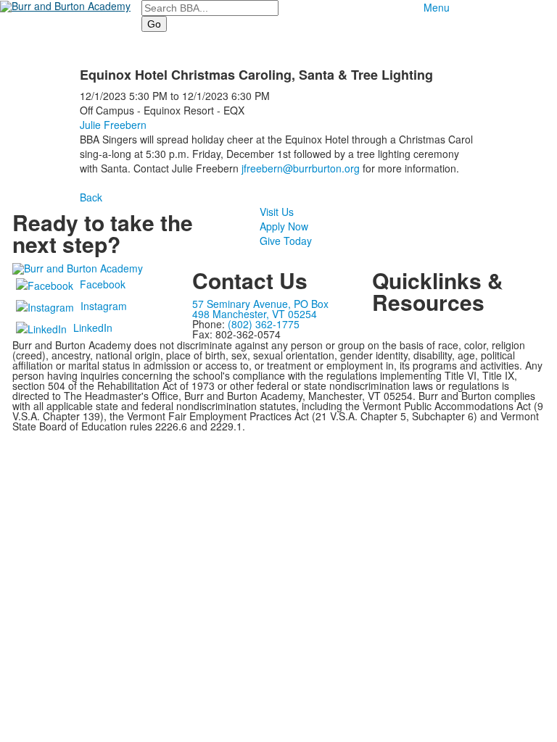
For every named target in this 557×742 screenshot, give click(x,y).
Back (91, 197)
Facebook (102, 284)
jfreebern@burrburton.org (301, 168)
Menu (437, 7)
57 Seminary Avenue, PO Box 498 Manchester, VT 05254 (260, 308)
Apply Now (284, 226)
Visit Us (277, 211)
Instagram (104, 306)
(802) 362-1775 (264, 324)
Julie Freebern (113, 124)
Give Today (286, 240)
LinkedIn (92, 327)
